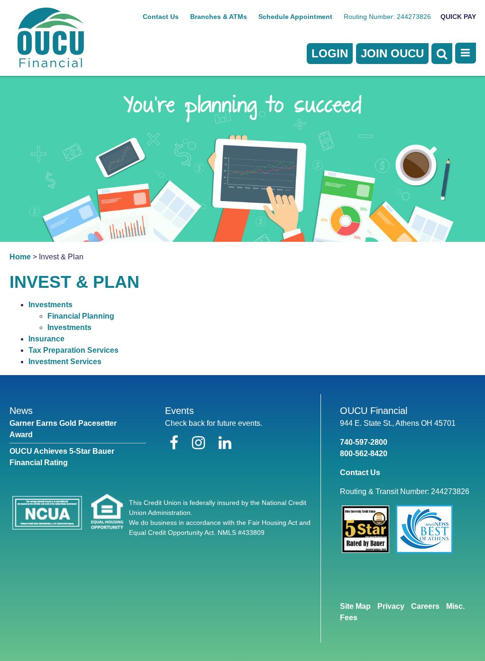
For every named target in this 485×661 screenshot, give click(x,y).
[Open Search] (441, 53)
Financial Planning (80, 316)
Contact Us (161, 16)
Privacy (390, 606)
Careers (425, 606)
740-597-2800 (363, 442)
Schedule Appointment (295, 16)
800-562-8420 (363, 454)
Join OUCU (392, 53)
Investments (50, 305)
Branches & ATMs (218, 16)
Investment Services (64, 362)
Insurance (46, 339)
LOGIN (329, 53)
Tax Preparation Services (73, 350)
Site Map (355, 606)
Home (20, 257)
